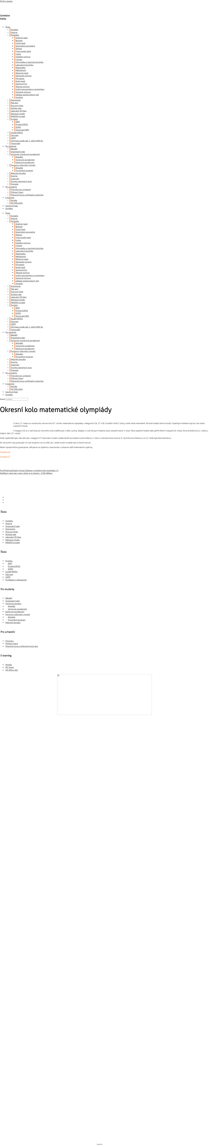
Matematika (20, 67)
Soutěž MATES (17, 133)
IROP (18, 122)
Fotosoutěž (15, 143)
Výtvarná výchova (23, 92)
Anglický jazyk (22, 38)
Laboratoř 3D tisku (18, 111)
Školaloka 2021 (107, 1144)
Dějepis (19, 49)
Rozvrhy (14, 176)
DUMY (18, 127)
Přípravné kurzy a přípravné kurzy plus (21, 646)
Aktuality (19, 157)
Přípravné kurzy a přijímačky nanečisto (27, 195)
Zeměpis (19, 97)
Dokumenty (16, 100)
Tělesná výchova (23, 86)
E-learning (9, 197)
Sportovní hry (21, 84)
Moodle (14, 200)
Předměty (15, 35)
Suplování (15, 179)
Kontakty (14, 30)
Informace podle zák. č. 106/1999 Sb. (27, 141)
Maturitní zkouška (18, 173)
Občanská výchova (23, 76)
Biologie (19, 40)
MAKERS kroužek (18, 116)
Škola (7, 27)
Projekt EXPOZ (22, 124)
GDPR (13, 138)
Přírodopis (20, 78)
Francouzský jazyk (23, 51)
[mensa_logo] (104, 943)
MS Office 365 (11, 670)
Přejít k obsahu (6, 1)
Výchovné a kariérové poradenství (25, 154)
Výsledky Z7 (5, 456)
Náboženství (21, 70)
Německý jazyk (22, 73)
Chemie (19, 59)
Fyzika (18, 54)
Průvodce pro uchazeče (21, 189)
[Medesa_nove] (104, 1043)
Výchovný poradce (13, 603)
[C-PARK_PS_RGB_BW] (104, 1111)
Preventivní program (24, 170)
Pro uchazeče (11, 187)
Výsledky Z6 (5, 452)
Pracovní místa (17, 105)
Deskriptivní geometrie (25, 46)
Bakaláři (14, 149)
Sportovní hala (11, 206)
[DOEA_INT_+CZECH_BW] (104, 841)
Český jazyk (20, 43)
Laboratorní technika (24, 65)
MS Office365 (17, 203)
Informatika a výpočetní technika (29, 62)
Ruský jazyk (20, 81)
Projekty (14, 119)
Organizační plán (18, 152)
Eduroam (14, 135)
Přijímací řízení (17, 192)
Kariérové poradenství (25, 162)
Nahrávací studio (18, 114)
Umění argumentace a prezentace (30, 89)
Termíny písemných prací (21, 181)
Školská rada (16, 108)
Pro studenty (10, 146)
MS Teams (9, 667)
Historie (14, 32)
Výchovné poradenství (25, 160)
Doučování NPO (22, 130)
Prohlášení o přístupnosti (15, 580)
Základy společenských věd (27, 95)
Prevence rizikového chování (23, 165)
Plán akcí (14, 103)
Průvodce (9, 641)
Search (2, 399)
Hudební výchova (23, 57)
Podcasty (14, 184)
